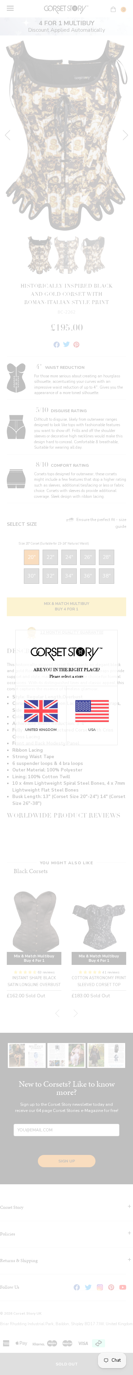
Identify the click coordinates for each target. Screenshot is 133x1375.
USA (91, 729)
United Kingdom (41, 729)
